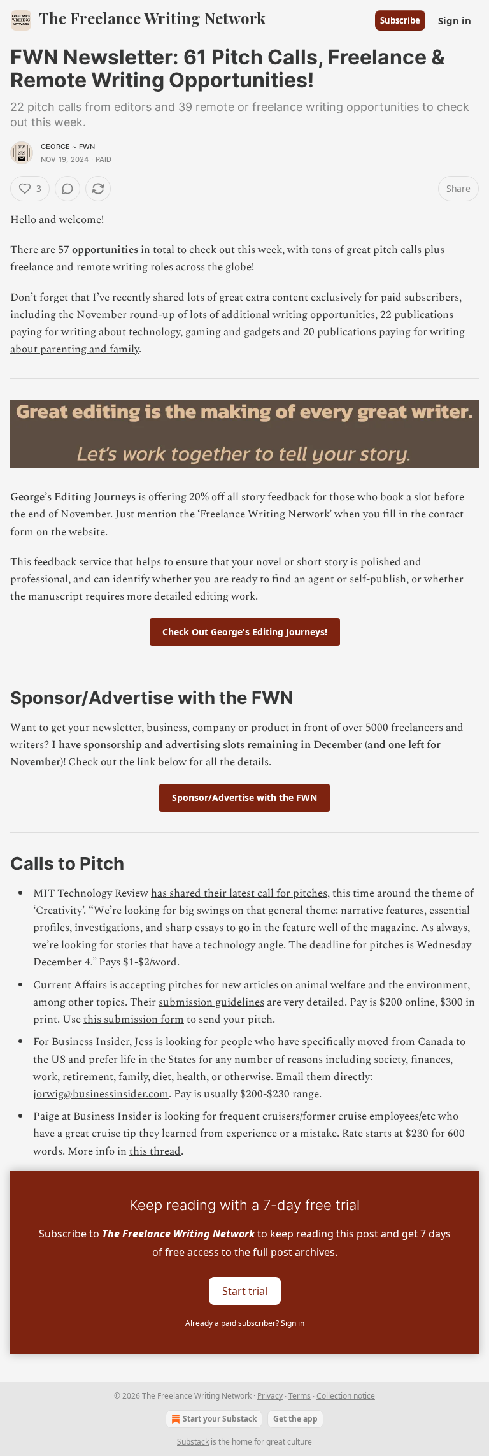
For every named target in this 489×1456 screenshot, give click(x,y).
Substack (193, 1441)
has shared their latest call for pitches (239, 893)
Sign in (454, 20)
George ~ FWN (68, 146)
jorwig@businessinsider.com (101, 1094)
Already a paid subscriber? (244, 1323)
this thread (155, 1151)
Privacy (270, 1395)
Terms (299, 1395)
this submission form (133, 1019)
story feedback (275, 497)
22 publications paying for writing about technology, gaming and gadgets (231, 323)
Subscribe (400, 20)
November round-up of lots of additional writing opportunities (225, 314)
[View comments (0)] (67, 188)
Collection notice (345, 1395)
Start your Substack (220, 1418)
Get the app (295, 1418)
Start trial (244, 1290)
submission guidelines (211, 1002)
